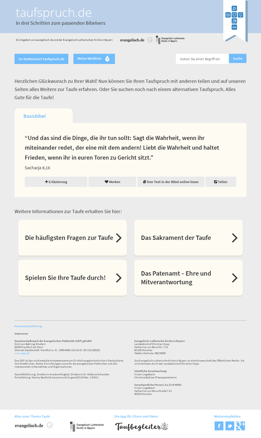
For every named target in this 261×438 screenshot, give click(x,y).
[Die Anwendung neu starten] (235, 40)
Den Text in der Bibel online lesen (172, 181)
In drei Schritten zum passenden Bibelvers (60, 23)
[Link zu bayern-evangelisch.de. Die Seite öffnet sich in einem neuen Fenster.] (170, 43)
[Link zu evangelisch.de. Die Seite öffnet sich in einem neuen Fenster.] (136, 43)
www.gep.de (22, 353)
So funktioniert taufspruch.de (41, 59)
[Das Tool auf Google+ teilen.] (240, 428)
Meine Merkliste (92, 58)
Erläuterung (57, 181)
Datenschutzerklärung (28, 326)
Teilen (222, 181)
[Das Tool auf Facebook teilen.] (219, 428)
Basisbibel (34, 116)
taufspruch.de (54, 12)
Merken (114, 181)
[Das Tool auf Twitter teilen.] (229, 428)
